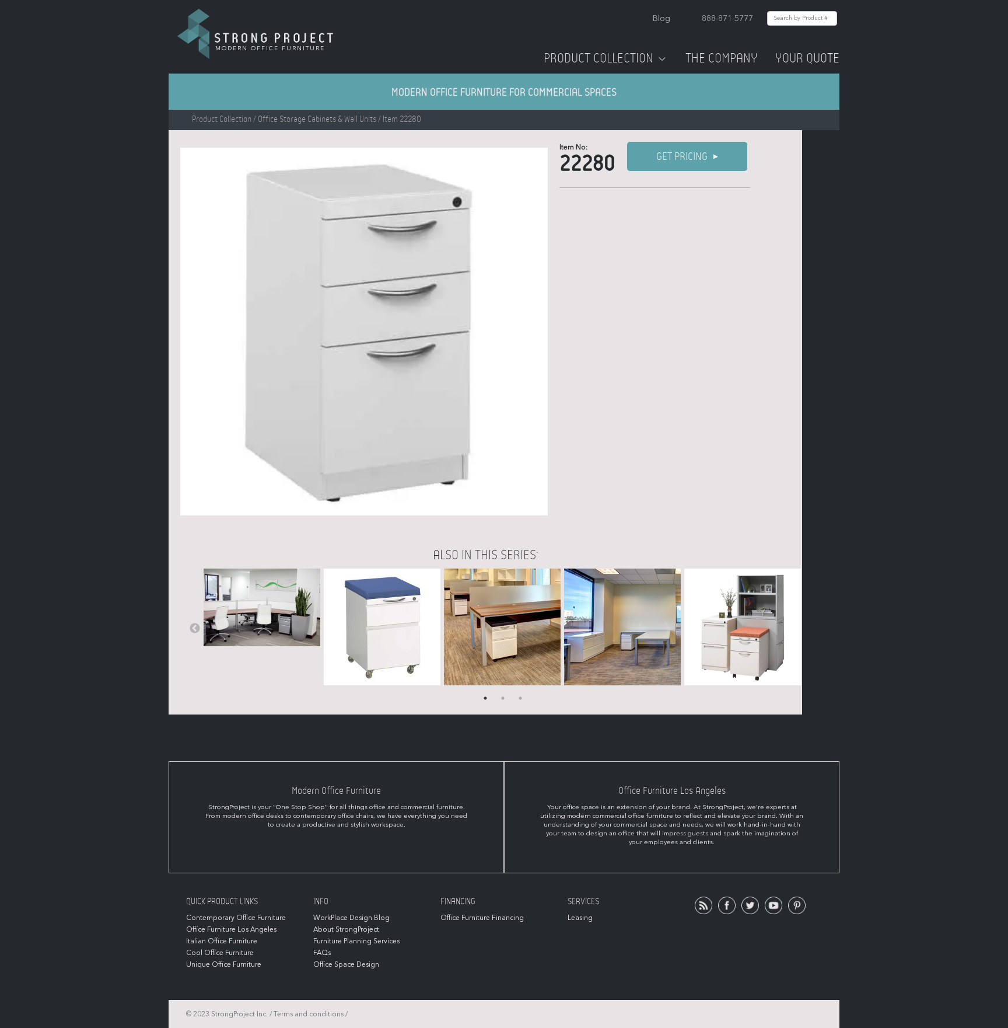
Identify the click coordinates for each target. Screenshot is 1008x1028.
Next (811, 629)
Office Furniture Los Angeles (231, 929)
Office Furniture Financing (482, 918)
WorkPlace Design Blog (351, 918)
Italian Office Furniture (221, 941)
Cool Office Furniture (220, 953)
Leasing (580, 918)
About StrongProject (346, 929)
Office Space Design (346, 964)
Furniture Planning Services (356, 941)
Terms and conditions (309, 1014)
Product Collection (598, 58)
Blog (661, 18)
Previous (195, 629)
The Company (721, 58)
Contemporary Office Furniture (236, 918)
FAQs (322, 953)
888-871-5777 (727, 18)
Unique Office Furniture (223, 964)
